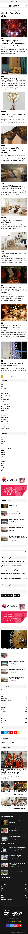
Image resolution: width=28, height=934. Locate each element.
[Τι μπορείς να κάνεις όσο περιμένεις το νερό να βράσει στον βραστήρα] (4, 849)
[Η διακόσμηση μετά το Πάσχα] (4, 872)
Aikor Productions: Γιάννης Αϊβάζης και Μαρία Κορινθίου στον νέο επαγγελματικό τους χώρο (13, 771)
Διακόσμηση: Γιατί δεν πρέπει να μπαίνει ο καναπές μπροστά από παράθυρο (17, 529)
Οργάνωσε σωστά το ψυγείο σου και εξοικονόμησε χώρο (17, 512)
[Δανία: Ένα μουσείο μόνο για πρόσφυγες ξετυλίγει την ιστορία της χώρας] (4, 538)
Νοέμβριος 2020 (5, 428)
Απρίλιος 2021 (4, 417)
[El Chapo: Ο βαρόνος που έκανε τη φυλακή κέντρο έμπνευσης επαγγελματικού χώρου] (20, 785)
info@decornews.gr (16, 921)
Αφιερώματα (3, 111)
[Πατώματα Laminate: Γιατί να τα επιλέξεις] (7, 801)
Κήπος (2, 450)
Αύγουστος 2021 (5, 408)
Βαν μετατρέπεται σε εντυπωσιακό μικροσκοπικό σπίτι (19, 807)
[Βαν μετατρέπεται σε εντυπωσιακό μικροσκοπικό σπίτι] (20, 801)
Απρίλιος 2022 (4, 391)
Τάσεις (2, 76)
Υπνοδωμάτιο (3, 217)
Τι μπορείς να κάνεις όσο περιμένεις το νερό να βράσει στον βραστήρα (17, 848)
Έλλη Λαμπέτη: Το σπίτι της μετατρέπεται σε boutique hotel (16, 856)
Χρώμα (2, 470)
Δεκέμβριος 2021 (5, 399)
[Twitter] (12, 925)
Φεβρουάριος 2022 (5, 395)
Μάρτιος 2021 (4, 419)
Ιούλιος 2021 (4, 410)
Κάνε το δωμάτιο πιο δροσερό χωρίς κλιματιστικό (16, 520)
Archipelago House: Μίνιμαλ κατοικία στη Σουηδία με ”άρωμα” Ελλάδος (14, 150)
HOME (2, 183)
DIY (1, 38)
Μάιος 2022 (3, 388)
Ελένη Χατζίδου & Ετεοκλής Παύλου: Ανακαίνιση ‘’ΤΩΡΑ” (6, 792)
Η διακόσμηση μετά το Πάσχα (15, 871)
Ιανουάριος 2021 (5, 424)
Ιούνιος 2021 (4, 413)
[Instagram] (16, 925)
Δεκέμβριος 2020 (5, 426)
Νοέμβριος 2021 (5, 402)
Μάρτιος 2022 (4, 393)
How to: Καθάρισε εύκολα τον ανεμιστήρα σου (16, 504)
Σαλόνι (2, 463)
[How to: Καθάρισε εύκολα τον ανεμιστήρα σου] (4, 506)
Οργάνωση (3, 459)
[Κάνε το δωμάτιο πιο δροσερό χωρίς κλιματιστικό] (4, 521)
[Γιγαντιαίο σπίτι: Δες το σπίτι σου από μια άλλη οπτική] (4, 865)
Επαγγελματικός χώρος (6, 448)
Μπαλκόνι (3, 454)
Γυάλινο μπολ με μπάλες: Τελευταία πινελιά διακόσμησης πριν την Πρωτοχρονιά (13, 43)
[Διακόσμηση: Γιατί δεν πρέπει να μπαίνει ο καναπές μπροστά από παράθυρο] (4, 529)
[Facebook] (8, 925)
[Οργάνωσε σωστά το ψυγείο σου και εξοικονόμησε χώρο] (4, 513)
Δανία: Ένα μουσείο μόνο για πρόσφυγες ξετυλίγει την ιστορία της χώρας (18, 538)
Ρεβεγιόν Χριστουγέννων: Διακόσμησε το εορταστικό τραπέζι (11, 327)
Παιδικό (3, 461)
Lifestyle (2, 145)
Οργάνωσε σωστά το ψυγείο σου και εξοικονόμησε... (17, 654)
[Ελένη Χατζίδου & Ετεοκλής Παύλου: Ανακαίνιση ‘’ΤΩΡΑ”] (7, 785)
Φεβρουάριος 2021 (5, 421)
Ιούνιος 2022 (4, 386)
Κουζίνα (3, 452)
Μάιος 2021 (3, 415)
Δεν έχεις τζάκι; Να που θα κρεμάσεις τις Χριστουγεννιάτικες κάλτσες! (14, 290)
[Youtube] (20, 925)
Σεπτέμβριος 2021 (5, 406)
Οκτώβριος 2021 (5, 404)
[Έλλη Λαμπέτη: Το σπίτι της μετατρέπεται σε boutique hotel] (4, 857)
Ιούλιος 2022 (4, 384)
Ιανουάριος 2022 (5, 397)
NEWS (2, 443)
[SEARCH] (25, 551)
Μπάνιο (2, 457)
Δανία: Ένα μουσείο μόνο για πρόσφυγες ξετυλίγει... (16, 678)
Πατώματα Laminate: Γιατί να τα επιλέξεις (6, 806)
